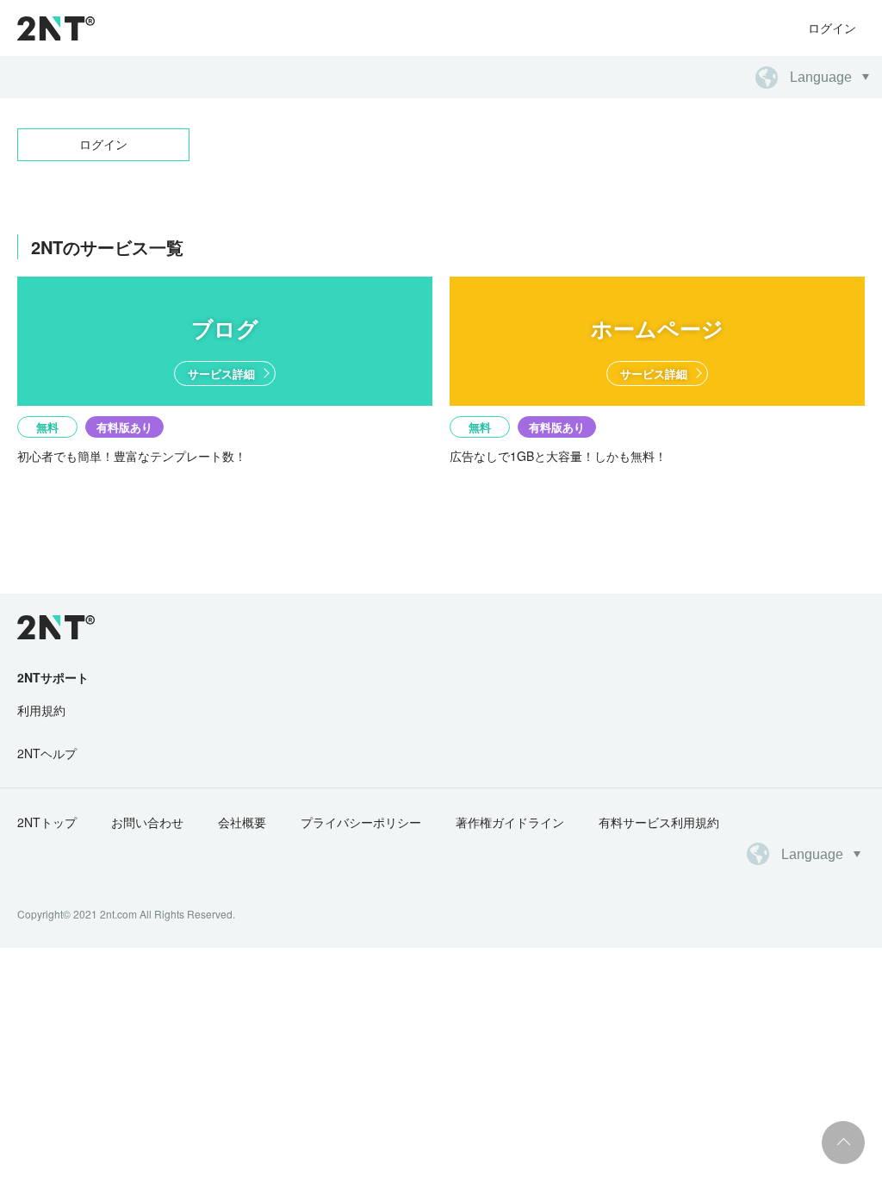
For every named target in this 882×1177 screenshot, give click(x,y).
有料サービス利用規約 (659, 822)
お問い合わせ (147, 822)
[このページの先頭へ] (843, 1142)
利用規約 (41, 710)
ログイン (832, 27)
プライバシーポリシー (361, 822)
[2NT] (56, 28)
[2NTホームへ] (46, 627)
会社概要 (242, 822)
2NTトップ (47, 822)
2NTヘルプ (47, 753)
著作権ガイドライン (510, 822)
